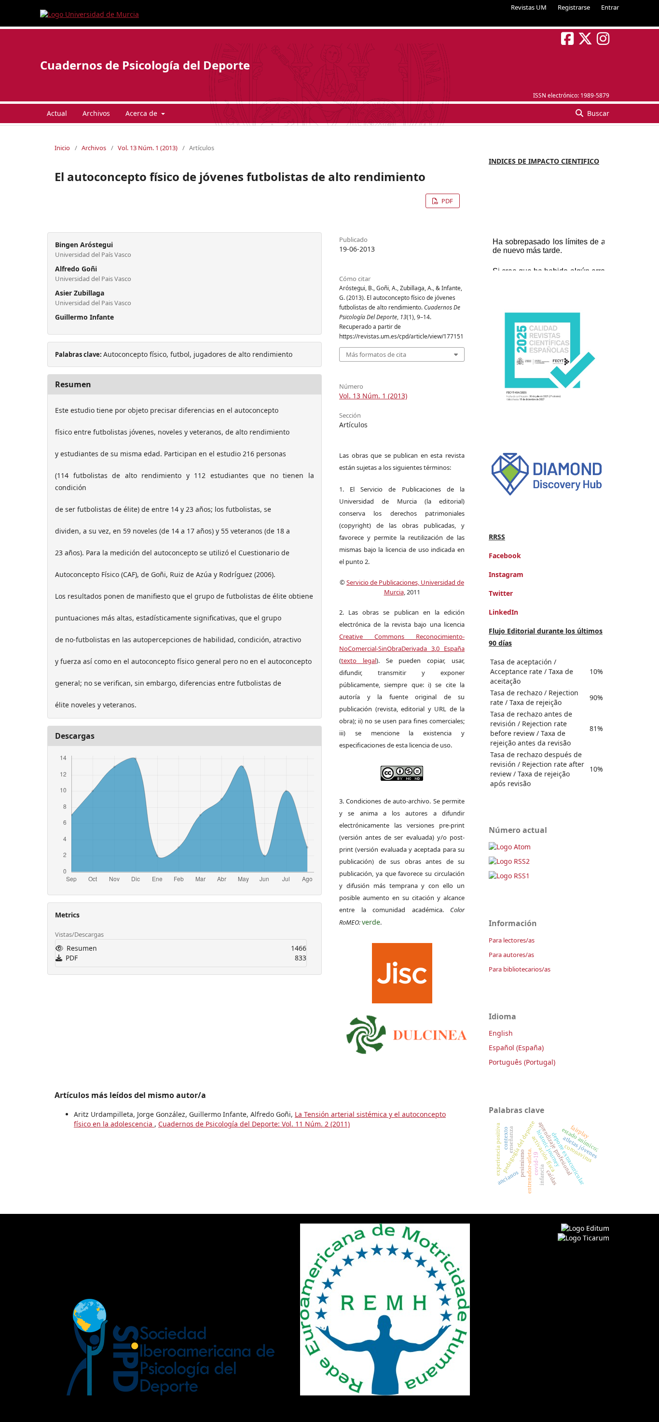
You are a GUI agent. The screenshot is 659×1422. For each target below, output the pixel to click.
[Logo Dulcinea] (406, 1032)
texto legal (358, 660)
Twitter (501, 593)
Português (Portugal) (522, 1062)
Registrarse (574, 7)
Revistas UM (529, 7)
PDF (446, 201)
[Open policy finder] (402, 971)
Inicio (62, 147)
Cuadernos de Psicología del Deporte (145, 65)
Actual (57, 113)
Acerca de (142, 113)
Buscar (597, 113)
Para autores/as (511, 954)
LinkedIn (503, 612)
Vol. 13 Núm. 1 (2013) (148, 147)
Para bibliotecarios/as (519, 969)
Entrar (610, 7)
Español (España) (516, 1047)
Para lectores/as (512, 940)
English (501, 1033)
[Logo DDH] (546, 495)
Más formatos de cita (376, 354)
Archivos (96, 113)
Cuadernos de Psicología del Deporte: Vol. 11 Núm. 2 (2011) (254, 1123)
